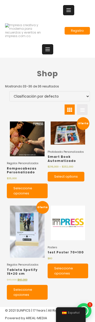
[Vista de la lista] (82, 109)
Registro (77, 30)
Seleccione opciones (22, 191)
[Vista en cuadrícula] (70, 109)
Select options (66, 176)
